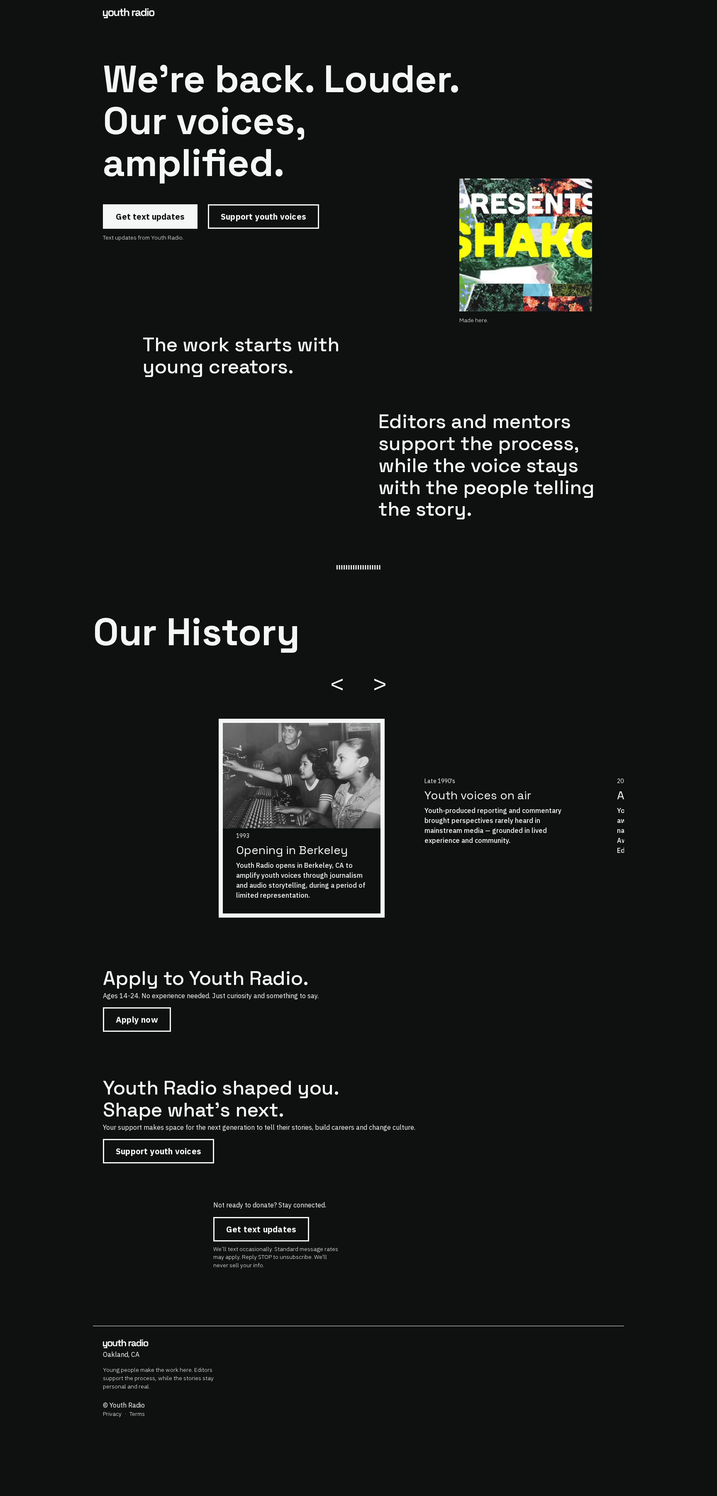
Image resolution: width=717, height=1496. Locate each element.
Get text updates (150, 216)
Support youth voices (263, 216)
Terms (137, 1414)
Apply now (137, 1019)
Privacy (112, 1414)
